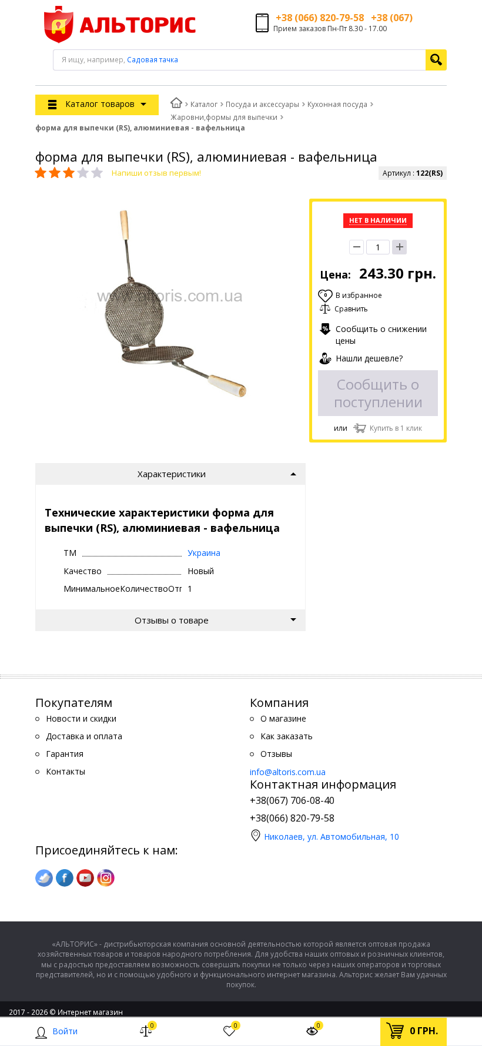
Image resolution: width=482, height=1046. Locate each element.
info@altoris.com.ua (288, 771)
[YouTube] (85, 878)
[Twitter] (44, 878)
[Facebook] (64, 878)
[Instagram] (106, 878)
